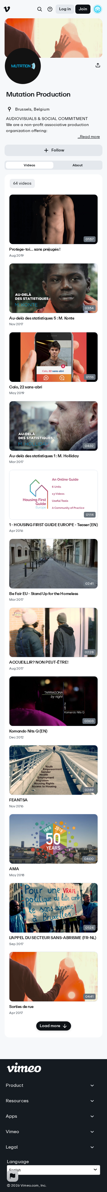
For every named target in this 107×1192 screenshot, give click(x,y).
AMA (14, 869)
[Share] (97, 65)
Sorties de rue (21, 1007)
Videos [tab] (29, 165)
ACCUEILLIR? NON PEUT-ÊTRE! (38, 662)
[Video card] (53, 226)
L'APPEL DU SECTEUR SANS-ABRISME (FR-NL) (52, 938)
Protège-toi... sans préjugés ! (34, 249)
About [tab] (77, 165)
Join (83, 9)
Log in (65, 9)
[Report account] (12, 1176)
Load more (50, 1026)
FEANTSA (18, 800)
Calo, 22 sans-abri (25, 387)
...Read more (89, 137)
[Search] (39, 9)
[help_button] (49, 9)
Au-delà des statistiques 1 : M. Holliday (44, 456)
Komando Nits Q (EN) (28, 731)
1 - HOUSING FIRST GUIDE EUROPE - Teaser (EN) (53, 525)
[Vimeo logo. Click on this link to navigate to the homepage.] (24, 1071)
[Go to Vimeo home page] (6, 9)
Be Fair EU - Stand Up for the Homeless (43, 594)
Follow (57, 150)
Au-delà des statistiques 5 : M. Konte (41, 318)
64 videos (22, 183)
